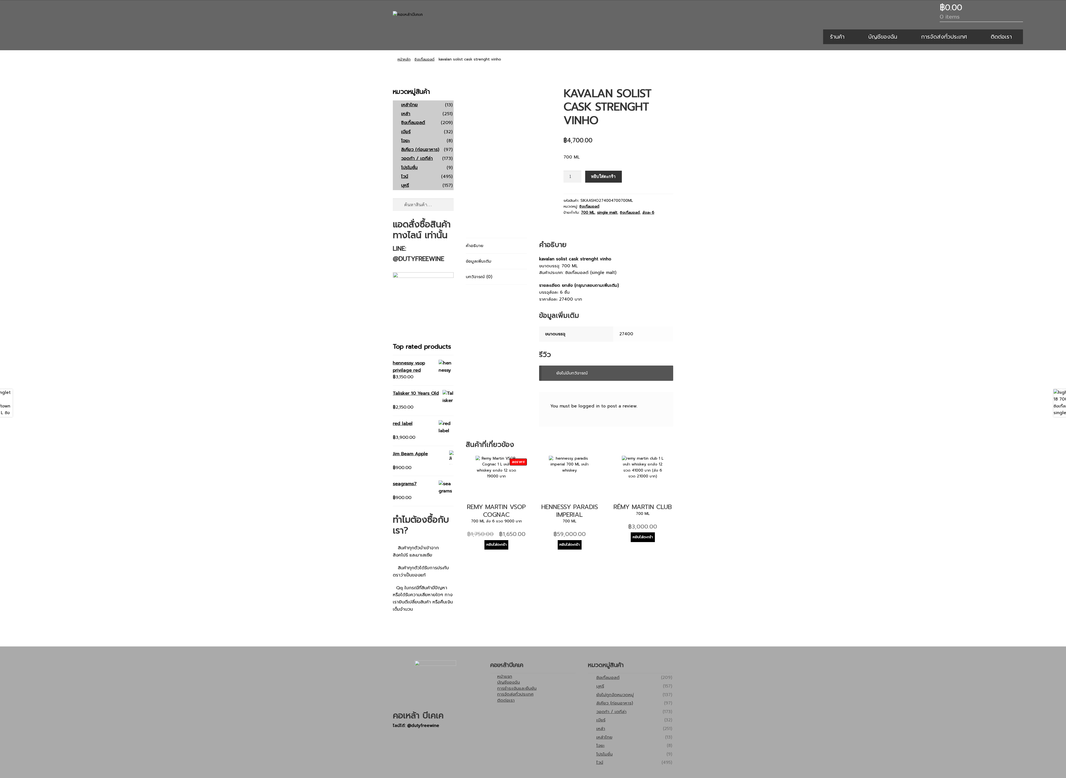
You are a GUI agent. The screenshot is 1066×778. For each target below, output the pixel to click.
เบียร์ (406, 132)
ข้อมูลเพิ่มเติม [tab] (478, 261)
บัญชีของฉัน (882, 36)
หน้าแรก (504, 676)
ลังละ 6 (648, 212)
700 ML (588, 212)
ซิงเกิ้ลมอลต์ (424, 59)
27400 (626, 334)
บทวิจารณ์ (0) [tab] (479, 276)
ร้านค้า (837, 36)
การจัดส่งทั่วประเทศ (944, 36)
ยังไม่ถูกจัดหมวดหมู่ (615, 694)
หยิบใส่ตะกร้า (603, 176)
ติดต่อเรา (1001, 36)
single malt (607, 212)
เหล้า (405, 113)
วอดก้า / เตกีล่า (417, 158)
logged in (589, 406)
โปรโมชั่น (409, 167)
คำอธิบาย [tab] (474, 245)
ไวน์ (404, 176)
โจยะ (405, 140)
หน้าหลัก (404, 59)
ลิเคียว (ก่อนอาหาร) (420, 149)
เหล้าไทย (409, 105)
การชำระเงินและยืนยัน (517, 688)
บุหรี (405, 185)
